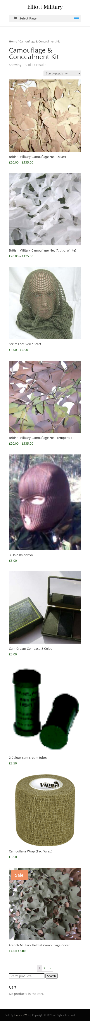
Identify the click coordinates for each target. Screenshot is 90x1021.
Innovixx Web (21, 1015)
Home (13, 41)
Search (51, 976)
